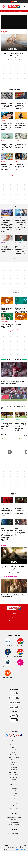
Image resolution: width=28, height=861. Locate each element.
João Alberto (14, 777)
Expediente (14, 803)
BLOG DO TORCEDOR (14, 360)
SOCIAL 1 (14, 494)
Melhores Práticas (14, 796)
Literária (14, 779)
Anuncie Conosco (14, 824)
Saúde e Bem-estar (14, 765)
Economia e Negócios (14, 775)
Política (14, 747)
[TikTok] (21, 735)
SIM (10, 58)
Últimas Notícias (14, 621)
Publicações (14, 801)
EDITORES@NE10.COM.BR (17, 849)
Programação (12, 11)
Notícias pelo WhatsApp (14, 817)
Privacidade (14, 793)
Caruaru (14, 698)
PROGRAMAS (14, 292)
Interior (14, 720)
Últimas (3, 11)
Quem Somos (14, 788)
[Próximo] (26, 435)
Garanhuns (14, 702)
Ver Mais (14, 175)
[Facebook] (7, 735)
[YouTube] (17, 735)
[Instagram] (10, 735)
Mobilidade (14, 767)
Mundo (14, 752)
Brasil (14, 750)
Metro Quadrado (14, 772)
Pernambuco (14, 745)
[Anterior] (24, 435)
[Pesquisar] (25, 6)
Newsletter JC (14, 819)
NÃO (18, 58)
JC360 (14, 206)
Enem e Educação (14, 770)
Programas (21, 11)
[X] (14, 735)
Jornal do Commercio (14, 833)
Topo (12, 627)
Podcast (14, 617)
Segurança (14, 762)
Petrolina (14, 707)
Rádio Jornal (14, 836)
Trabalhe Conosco (14, 808)
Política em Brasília (14, 757)
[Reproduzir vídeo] (10, 451)
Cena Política (14, 755)
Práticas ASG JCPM (14, 791)
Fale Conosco (14, 806)
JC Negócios (14, 760)
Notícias (14, 614)
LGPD (14, 798)
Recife (14, 693)
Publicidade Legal (14, 822)
